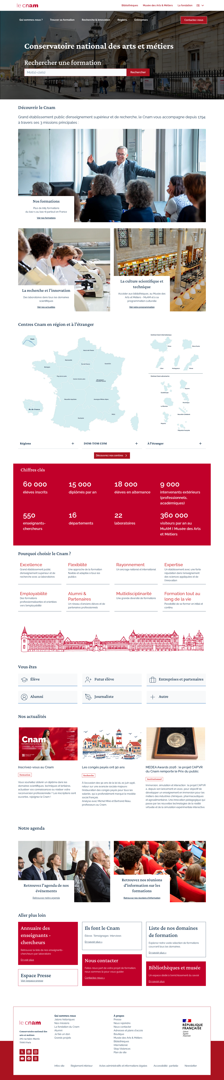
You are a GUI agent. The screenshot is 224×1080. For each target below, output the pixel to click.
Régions (122, 19)
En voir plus (27, 959)
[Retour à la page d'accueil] (27, 5)
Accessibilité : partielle (166, 1065)
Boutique (119, 1034)
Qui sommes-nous (65, 1015)
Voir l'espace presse (32, 980)
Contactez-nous (193, 20)
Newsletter (191, 1065)
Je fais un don (62, 1034)
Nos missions (61, 1023)
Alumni (58, 1030)
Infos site (59, 1065)
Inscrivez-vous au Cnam (36, 767)
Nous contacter (122, 1026)
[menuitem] (130, 5)
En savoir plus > (93, 941)
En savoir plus (157, 981)
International (121, 1045)
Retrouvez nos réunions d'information (142, 898)
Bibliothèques (121, 1041)
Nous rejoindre (122, 1023)
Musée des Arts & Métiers (128, 1037)
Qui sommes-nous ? (31, 19)
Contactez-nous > (95, 977)
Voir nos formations (46, 218)
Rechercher (138, 72)
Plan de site (120, 1052)
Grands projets (62, 1037)
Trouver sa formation (62, 19)
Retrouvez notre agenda (46, 897)
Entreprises (141, 19)
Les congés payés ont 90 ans (103, 767)
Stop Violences (122, 1048)
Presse (117, 1019)
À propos (119, 1015)
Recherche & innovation (96, 19)
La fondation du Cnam (66, 1026)
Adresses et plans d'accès (128, 1030)
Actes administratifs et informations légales (123, 1065)
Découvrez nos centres (109, 455)
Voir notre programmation (142, 307)
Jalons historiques (64, 1019)
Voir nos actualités (46, 307)
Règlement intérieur (82, 1065)
